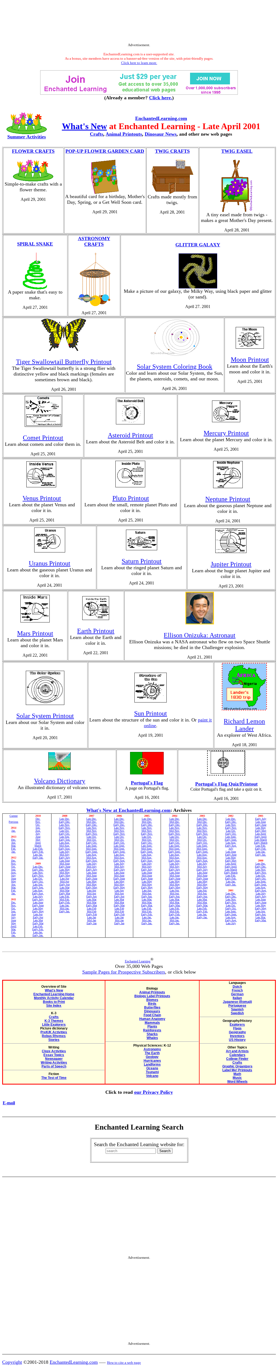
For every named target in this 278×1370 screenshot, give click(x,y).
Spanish (237, 1009)
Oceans (152, 1068)
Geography (237, 1032)
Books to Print (54, 1002)
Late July (38, 896)
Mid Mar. (147, 902)
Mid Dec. (91, 821)
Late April (230, 863)
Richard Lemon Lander (244, 725)
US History (237, 1040)
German (237, 994)
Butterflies (152, 1007)
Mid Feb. (64, 899)
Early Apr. (146, 896)
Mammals (152, 1023)
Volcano (152, 1076)
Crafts (96, 134)
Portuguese (237, 1005)
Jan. (13, 830)
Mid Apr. (147, 893)
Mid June (64, 863)
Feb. (13, 848)
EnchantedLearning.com (161, 118)
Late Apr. (147, 890)
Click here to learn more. (139, 63)
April (13, 926)
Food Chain (152, 1015)
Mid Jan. (65, 908)
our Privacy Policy (153, 1092)
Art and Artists (237, 1051)
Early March (231, 872)
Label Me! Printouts (237, 1070)
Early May (38, 911)
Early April (231, 866)
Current (14, 815)
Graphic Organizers (237, 1066)
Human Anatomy (152, 1019)
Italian (237, 998)
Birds (152, 1004)
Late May (38, 908)
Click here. (160, 97)
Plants (152, 1026)
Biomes (152, 1000)
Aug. (13, 872)
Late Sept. (91, 845)
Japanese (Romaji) (237, 1002)
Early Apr (38, 917)
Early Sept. (92, 851)
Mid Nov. (91, 830)
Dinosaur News (160, 134)
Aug (13, 914)
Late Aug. (38, 890)
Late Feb (91, 908)
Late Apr (38, 914)
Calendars (237, 1055)
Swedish (237, 1013)
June (13, 878)
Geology (152, 1057)
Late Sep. (38, 884)
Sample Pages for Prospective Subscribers (123, 972)
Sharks (152, 1034)
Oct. (13, 866)
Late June (38, 902)
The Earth (152, 1053)
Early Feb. (38, 851)
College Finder (237, 1059)
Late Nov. (38, 872)
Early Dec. (38, 869)
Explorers (237, 1024)
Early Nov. (38, 875)
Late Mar (38, 920)
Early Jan (92, 923)
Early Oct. (37, 881)
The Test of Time (54, 1078)
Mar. (13, 845)
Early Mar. (147, 905)
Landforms (152, 1064)
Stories (53, 1040)
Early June (38, 905)
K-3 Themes (54, 1021)
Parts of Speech (54, 1066)
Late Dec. (38, 866)
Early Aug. (38, 893)
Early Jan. (38, 857)
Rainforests (152, 1030)
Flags (237, 1028)
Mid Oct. (92, 839)
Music (237, 1078)
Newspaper (54, 1059)
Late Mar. (147, 899)
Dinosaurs (152, 1011)
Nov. (13, 863)
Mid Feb (91, 911)
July (13, 875)
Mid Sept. (91, 848)
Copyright (12, 1362)
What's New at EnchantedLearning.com (128, 810)
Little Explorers (54, 1024)
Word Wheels (237, 1081)
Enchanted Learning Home (53, 994)
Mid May (64, 872)
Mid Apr (64, 881)
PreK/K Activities (53, 1032)
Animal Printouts (124, 134)
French (237, 990)
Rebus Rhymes (54, 1036)
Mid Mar (65, 890)
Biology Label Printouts (152, 996)
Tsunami (152, 1072)
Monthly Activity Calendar (54, 998)
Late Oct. (38, 878)
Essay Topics (53, 1055)
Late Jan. (38, 854)
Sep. (13, 869)
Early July (37, 899)
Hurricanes (152, 1061)
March (37, 845)
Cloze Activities (54, 1051)
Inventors (237, 1036)
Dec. (13, 839)
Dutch (237, 986)
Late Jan (91, 917)
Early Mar (38, 923)
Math (237, 1074)
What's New (84, 126)
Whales (152, 1038)
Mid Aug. (64, 845)
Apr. (13, 842)
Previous (13, 821)
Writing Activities (54, 1062)
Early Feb (91, 914)
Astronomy (152, 1049)
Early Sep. (38, 887)
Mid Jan (91, 920)
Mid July (64, 854)
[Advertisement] (139, 22)
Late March (231, 869)
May (13, 881)
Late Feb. (38, 848)
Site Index (53, 1005)
